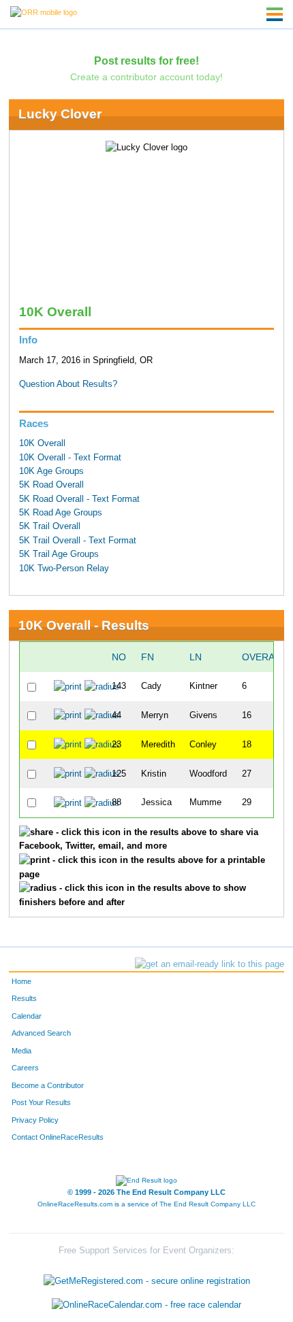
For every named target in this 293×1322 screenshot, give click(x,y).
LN (195, 656)
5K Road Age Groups (60, 513)
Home (21, 981)
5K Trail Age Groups (59, 554)
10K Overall (42, 443)
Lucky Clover (60, 114)
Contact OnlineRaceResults (58, 1137)
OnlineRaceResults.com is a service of (146, 1204)
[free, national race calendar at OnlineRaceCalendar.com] (146, 1305)
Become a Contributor (48, 1085)
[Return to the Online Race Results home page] (43, 11)
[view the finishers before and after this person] (101, 686)
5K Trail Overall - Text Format (77, 540)
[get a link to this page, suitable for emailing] (209, 964)
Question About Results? (68, 384)
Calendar (27, 1016)
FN (147, 656)
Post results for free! (146, 60)
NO (119, 656)
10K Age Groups (51, 471)
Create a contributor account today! (146, 76)
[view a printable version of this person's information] (68, 686)
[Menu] (274, 14)
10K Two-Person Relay (64, 568)
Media (21, 1051)
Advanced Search (41, 1033)
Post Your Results (41, 1102)
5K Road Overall (51, 485)
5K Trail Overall (49, 526)
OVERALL (264, 656)
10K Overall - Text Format (70, 457)
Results (24, 998)
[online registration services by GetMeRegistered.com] (147, 1277)
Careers (25, 1068)
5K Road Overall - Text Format (79, 499)
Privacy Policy (35, 1120)
